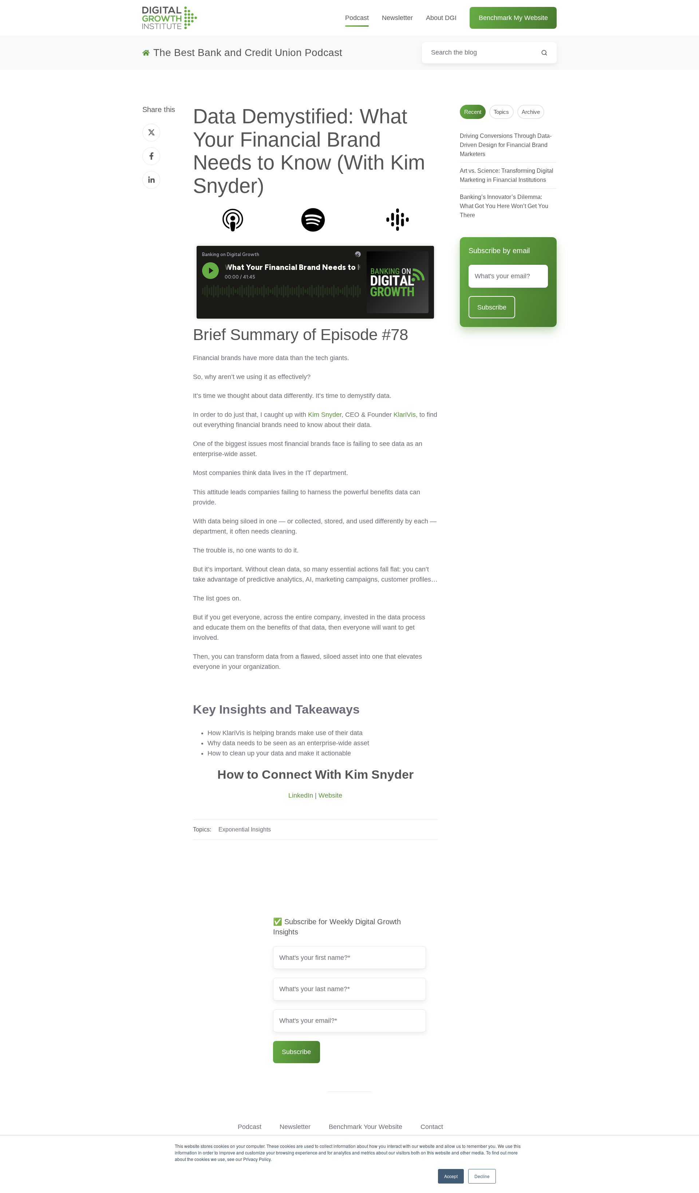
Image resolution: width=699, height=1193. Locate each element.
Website (330, 795)
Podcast (357, 17)
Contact (431, 1126)
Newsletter (397, 17)
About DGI (441, 17)
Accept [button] (451, 1176)
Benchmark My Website (513, 17)
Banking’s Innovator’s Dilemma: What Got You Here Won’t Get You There (504, 205)
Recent (472, 112)
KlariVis (405, 414)
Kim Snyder (324, 414)
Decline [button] (482, 1176)
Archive (531, 112)
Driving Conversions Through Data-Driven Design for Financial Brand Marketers (506, 144)
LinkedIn (300, 795)
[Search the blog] (544, 52)
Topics (501, 112)
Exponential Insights (244, 829)
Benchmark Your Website (365, 1126)
